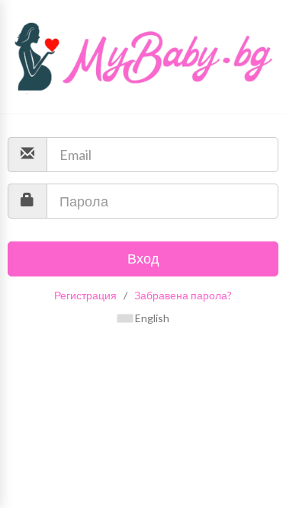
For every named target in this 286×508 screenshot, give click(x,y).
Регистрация (85, 295)
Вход (143, 258)
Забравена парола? (183, 295)
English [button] (151, 318)
